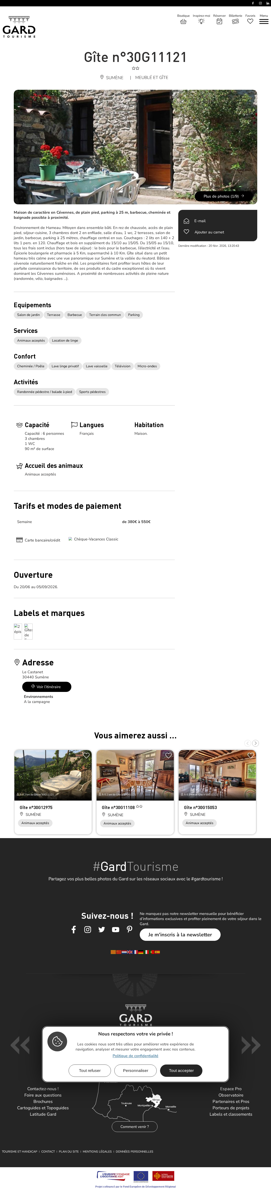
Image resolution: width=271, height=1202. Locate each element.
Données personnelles (134, 1152)
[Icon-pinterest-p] (129, 930)
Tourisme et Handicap (19, 1152)
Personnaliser (135, 1070)
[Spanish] (157, 951)
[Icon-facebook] (73, 930)
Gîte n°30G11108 (119, 807)
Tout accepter (181, 1070)
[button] (247, 743)
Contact (48, 1152)
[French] (135, 951)
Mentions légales (97, 1152)
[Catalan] (113, 951)
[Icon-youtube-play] (115, 930)
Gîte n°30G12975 (36, 807)
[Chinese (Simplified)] (119, 951)
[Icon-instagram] (87, 930)
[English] (130, 951)
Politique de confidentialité (135, 1055)
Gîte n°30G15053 (200, 807)
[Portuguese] (152, 951)
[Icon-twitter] (101, 930)
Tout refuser (90, 1070)
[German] (141, 951)
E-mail (200, 220)
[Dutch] (124, 951)
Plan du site (69, 1152)
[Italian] (146, 951)
